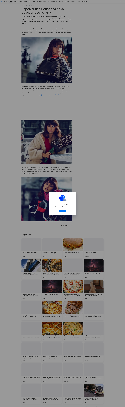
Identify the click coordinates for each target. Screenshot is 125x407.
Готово (62, 210)
